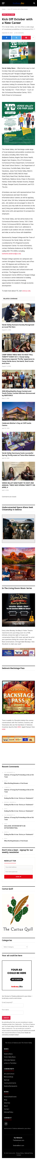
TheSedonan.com (18, 1140)
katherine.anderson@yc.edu (11, 254)
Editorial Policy (8, 1112)
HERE (19, 727)
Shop (5, 1100)
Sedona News (8, 1054)
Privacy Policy (20, 1153)
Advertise (7, 1103)
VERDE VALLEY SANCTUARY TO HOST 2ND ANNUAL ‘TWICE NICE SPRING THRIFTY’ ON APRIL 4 (18, 485)
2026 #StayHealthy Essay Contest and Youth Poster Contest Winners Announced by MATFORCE (18, 393)
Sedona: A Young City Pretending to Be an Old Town (19, 776)
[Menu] (3, 3)
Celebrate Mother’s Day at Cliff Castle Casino (16, 424)
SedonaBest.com (18, 1145)
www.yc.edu (26, 291)
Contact (6, 1109)
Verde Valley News (8, 14)
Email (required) (7, 1002)
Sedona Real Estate (10, 1097)
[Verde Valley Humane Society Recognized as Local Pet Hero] (18, 312)
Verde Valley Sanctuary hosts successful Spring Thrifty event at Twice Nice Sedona (18, 454)
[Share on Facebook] (6, 38)
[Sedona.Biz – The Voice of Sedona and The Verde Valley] (18, 3)
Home (3, 9)
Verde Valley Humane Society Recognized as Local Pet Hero (18, 326)
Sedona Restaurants (10, 1086)
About (6, 1106)
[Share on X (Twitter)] (16, 38)
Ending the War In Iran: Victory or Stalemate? (18, 798)
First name (5, 1009)
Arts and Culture (9, 1074)
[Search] (34, 3)
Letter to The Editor (10, 1063)
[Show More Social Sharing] (33, 38)
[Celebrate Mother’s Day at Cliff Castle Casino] (18, 411)
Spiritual (6, 1080)
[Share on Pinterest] (26, 38)
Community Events (10, 1083)
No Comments (20, 33)
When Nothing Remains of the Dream (16, 783)
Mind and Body (8, 1077)
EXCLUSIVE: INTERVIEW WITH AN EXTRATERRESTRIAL (14, 827)
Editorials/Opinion (9, 1060)
